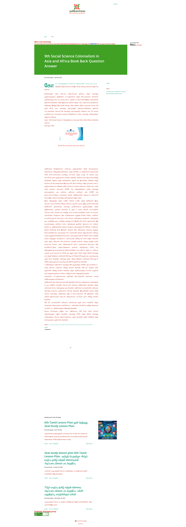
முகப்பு (45, 36)
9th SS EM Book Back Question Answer (71, 145)
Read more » (89, 443)
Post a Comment (53, 443)
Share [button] (107, 83)
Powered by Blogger (82, 521)
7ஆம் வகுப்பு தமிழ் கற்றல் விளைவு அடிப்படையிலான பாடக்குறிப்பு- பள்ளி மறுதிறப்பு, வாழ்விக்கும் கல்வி (63, 490)
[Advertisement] (80, 25)
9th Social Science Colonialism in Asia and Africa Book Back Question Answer (116, 92)
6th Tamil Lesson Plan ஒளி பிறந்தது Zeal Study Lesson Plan (66, 424)
